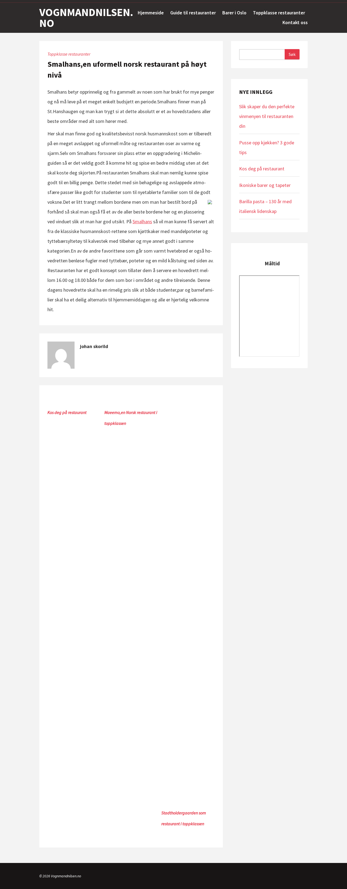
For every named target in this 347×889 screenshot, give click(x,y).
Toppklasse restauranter (279, 12)
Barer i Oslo (234, 12)
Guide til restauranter (193, 12)
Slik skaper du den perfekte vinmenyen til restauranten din (266, 116)
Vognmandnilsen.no (86, 17)
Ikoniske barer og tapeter (265, 185)
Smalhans (142, 221)
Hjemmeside (151, 12)
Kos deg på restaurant (66, 412)
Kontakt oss (295, 22)
